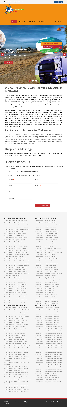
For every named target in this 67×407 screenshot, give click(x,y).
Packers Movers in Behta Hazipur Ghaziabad (16, 237)
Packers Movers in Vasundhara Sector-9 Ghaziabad (48, 350)
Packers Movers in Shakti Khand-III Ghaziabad (16, 352)
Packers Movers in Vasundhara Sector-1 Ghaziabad (48, 326)
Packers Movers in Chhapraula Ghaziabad (15, 248)
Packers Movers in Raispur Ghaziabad (14, 322)
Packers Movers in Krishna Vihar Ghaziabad (46, 235)
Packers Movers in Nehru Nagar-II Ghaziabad (47, 284)
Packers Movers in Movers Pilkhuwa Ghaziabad (16, 316)
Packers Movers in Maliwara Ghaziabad (45, 256)
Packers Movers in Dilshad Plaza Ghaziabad (15, 267)
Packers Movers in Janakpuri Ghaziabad (45, 220)
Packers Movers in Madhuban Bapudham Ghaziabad (48, 252)
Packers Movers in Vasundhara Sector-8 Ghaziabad (48, 348)
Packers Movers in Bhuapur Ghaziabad (14, 244)
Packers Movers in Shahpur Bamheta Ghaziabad (17, 346)
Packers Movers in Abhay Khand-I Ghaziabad (16, 225)
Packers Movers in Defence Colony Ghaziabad (16, 261)
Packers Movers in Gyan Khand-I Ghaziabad (15, 284)
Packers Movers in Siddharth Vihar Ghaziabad (16, 375)
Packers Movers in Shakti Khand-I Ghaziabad (16, 348)
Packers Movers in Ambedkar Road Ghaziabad (16, 229)
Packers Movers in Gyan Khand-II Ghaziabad (15, 286)
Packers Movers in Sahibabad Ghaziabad (14, 337)
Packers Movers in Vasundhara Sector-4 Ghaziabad (48, 339)
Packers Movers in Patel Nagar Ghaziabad (15, 314)
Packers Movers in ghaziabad (12, 275)
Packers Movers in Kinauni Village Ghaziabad (46, 231)
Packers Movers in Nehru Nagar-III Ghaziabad (47, 286)
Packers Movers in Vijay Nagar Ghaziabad (46, 375)
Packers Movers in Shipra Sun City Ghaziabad (16, 372)
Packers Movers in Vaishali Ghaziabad (14, 387)
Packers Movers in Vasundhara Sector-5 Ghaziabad (48, 341)
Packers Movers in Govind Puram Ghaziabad (16, 280)
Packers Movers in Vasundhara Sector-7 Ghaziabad (48, 346)
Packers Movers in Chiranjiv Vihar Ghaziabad (15, 252)
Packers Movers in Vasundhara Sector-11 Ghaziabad (48, 354)
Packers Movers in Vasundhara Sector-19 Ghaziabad (48, 371)
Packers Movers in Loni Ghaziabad (44, 246)
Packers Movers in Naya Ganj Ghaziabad (45, 278)
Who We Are (22, 21)
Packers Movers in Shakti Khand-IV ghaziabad (16, 354)
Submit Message (42, 205)
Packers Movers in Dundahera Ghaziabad (15, 269)
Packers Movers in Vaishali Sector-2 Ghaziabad (47, 307)
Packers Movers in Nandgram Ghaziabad (45, 275)
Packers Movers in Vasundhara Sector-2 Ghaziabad (48, 329)
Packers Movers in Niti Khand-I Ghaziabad (46, 295)
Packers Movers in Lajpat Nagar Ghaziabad (46, 237)
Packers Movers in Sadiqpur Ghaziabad (14, 335)
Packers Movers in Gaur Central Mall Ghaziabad (16, 273)
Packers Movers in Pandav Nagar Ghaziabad (16, 312)
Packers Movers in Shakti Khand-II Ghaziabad (16, 350)
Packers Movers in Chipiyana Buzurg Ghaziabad (16, 250)
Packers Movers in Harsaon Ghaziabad (14, 297)
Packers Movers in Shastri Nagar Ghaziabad (15, 366)
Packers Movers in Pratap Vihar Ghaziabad (15, 318)
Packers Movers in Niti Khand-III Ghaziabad (46, 299)
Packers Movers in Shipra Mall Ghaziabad (15, 370)
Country (11, 198)
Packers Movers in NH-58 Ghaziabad (44, 290)
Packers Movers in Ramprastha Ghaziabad (15, 331)
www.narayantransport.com (15, 402)
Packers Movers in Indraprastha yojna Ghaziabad (48, 382)
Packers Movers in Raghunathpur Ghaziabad (15, 320)
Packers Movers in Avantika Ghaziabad (14, 235)
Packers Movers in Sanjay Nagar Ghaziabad (15, 339)
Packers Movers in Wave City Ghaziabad (45, 379)
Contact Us (58, 21)
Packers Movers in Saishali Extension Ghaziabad (16, 389)
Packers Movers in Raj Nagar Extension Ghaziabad (17, 329)
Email (11, 185)
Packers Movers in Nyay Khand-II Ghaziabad (15, 307)
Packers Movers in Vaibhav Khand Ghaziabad (16, 385)
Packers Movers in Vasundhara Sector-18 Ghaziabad (48, 369)
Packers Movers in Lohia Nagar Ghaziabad (46, 244)
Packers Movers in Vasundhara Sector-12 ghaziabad (48, 356)
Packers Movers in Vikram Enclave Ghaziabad (47, 377)
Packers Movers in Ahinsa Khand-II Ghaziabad (16, 227)
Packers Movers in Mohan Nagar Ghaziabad (46, 269)
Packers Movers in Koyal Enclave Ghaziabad (46, 233)
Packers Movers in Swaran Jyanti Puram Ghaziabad (17, 379)
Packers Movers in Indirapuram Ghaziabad (15, 303)
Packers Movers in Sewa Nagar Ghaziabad (15, 343)
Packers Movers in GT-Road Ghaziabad (14, 282)
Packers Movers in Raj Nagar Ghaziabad (14, 326)
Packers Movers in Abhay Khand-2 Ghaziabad (16, 223)
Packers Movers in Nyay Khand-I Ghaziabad (46, 303)
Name (11, 179)
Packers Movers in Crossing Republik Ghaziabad (16, 254)
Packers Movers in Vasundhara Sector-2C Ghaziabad (48, 335)
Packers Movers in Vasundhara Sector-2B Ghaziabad (49, 333)
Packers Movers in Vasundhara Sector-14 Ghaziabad (48, 360)
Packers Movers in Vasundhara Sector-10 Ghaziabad (48, 352)
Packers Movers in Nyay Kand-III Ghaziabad (46, 301)
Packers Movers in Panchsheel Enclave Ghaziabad (17, 310)
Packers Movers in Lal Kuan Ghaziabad (45, 242)
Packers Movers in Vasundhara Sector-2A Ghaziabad (48, 331)
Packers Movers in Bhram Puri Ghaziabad (15, 242)
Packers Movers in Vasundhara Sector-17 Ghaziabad (48, 367)
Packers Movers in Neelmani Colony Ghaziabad (47, 280)
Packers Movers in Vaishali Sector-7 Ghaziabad (47, 318)
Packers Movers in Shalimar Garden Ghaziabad (16, 356)
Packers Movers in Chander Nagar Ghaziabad (16, 246)
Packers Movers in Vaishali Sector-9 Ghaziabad (47, 322)
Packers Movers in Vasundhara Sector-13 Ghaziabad (48, 358)
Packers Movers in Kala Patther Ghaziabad (46, 223)
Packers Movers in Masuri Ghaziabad (44, 261)
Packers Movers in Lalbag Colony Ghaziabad (46, 239)
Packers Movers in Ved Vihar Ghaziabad (45, 373)
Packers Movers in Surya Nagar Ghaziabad (15, 377)
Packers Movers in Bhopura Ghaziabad (14, 239)
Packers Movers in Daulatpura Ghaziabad (15, 259)
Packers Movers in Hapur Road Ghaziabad (15, 292)
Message (38, 185)
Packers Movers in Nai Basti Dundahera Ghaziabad (48, 273)
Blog (51, 21)
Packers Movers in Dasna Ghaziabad (13, 256)
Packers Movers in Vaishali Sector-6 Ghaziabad (47, 316)
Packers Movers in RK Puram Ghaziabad (14, 333)
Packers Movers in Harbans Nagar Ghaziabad (16, 295)
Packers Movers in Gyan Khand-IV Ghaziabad (16, 290)
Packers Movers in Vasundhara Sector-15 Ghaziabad (48, 362)
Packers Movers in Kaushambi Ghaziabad (46, 227)
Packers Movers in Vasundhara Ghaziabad (46, 324)
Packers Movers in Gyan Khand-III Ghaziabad (16, 288)
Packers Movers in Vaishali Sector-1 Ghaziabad (16, 391)
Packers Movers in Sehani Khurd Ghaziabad (15, 341)
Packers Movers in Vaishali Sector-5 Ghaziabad (47, 314)
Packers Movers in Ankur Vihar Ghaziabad (15, 233)
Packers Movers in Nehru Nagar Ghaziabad (46, 282)
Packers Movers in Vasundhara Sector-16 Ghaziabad (48, 365)
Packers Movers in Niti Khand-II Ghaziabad (46, 297)
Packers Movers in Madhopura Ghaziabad (46, 250)
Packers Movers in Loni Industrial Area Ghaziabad (48, 248)
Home (14, 21)
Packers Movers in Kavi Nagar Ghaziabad (45, 229)
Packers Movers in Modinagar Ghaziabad (45, 267)
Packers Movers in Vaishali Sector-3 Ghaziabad (47, 310)
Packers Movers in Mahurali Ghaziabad (45, 254)
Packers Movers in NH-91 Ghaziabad (44, 292)
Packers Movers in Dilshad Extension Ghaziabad (16, 265)
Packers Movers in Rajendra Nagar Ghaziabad (16, 324)
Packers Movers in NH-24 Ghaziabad (44, 288)
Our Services (42, 21)
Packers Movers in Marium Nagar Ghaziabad (46, 259)
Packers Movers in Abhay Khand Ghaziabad (15, 220)
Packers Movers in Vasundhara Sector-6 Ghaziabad (48, 343)
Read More (9, 62)
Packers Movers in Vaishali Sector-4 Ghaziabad (47, 312)
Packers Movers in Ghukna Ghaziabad (14, 278)
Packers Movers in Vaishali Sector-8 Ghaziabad (47, 320)
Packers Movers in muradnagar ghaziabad (46, 271)
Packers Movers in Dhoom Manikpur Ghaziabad (16, 263)
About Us (53, 402)
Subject (37, 179)
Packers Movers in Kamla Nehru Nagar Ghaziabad (48, 225)
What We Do (32, 21)
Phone (11, 192)
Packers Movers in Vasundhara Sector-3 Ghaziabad (48, 337)
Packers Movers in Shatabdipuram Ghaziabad (16, 368)
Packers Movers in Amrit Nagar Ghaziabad (15, 231)
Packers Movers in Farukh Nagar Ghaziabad (15, 271)
